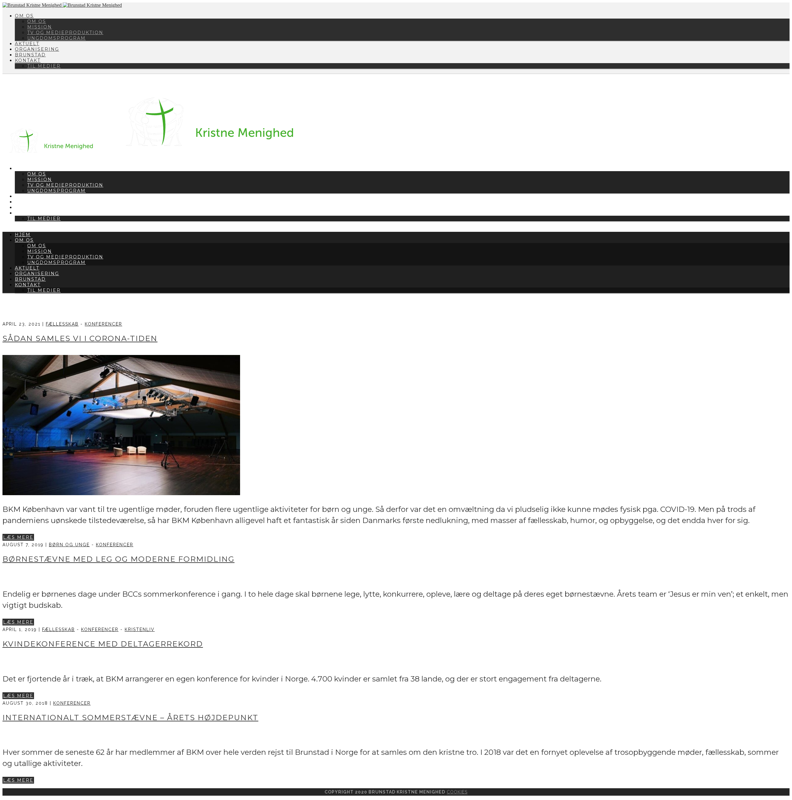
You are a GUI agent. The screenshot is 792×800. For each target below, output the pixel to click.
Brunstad (30, 55)
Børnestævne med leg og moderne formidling (118, 559)
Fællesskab (62, 324)
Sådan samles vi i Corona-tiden (79, 338)
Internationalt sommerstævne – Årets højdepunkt (130, 717)
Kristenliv (140, 629)
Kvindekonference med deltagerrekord (102, 643)
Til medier (44, 66)
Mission (39, 27)
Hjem (23, 234)
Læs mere (18, 537)
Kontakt (28, 60)
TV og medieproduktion (65, 32)
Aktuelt (27, 43)
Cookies (457, 791)
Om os (24, 16)
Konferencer (103, 324)
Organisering (37, 49)
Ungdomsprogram (56, 38)
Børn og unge (69, 544)
